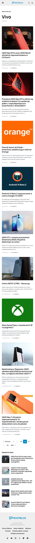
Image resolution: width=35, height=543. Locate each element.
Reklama (28, 528)
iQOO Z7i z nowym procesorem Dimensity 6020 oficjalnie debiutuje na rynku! (15, 239)
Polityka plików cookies (20, 531)
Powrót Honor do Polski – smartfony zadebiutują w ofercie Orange (16, 149)
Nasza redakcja (18, 528)
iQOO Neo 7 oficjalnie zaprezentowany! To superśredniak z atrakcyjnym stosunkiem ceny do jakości (15, 420)
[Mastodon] (23, 538)
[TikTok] (7, 538)
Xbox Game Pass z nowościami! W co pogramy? (17, 326)
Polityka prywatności (17, 533)
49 (21, 441)
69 (7, 445)
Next (12, 445)
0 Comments (14, 68)
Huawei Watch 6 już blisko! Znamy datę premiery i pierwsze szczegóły (20, 504)
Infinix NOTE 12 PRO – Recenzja (16, 283)
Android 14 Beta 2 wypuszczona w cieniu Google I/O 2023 (17, 194)
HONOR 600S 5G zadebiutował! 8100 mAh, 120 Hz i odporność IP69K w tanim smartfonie (21, 481)
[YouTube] (11, 538)
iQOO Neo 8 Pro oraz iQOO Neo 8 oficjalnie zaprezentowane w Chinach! (16, 55)
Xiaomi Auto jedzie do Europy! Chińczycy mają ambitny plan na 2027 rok (21, 493)
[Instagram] (15, 538)
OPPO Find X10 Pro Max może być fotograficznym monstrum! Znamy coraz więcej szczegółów (22, 459)
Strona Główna (7, 528)
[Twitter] (19, 538)
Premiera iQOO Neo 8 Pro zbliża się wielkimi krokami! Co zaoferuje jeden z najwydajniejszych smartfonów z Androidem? (17, 102)
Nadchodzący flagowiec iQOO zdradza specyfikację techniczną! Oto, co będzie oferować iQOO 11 (17, 371)
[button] (3, 3)
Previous (7, 441)
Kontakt (8, 531)
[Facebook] (27, 538)
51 (28, 441)
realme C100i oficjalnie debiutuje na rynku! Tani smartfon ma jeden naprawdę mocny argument (21, 470)
